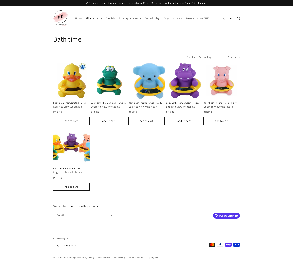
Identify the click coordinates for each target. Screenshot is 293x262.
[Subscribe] (110, 215)
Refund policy (104, 257)
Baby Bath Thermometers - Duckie (70, 103)
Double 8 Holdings (68, 257)
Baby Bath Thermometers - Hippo (183, 103)
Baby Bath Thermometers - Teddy (145, 103)
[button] (94, 18)
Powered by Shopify (85, 257)
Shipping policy (153, 257)
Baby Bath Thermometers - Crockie (108, 103)
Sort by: (191, 57)
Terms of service (136, 257)
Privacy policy (119, 257)
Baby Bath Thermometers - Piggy (220, 103)
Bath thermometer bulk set (66, 168)
